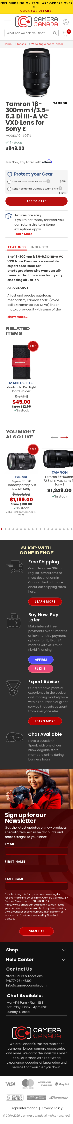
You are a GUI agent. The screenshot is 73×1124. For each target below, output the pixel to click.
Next (64, 437)
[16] (60, 529)
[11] (40, 529)
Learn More (45, 601)
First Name (15, 861)
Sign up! (36, 931)
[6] (21, 529)
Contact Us (19, 969)
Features (17, 247)
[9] (32, 529)
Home (8, 44)
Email (10, 844)
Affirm (41, 659)
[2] (5, 529)
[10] (36, 529)
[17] (64, 529)
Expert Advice (43, 682)
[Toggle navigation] (7, 18)
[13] (48, 529)
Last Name (14, 879)
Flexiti (41, 668)
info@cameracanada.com (26, 985)
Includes (39, 247)
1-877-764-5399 (19, 981)
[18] (68, 529)
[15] (56, 529)
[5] (17, 529)
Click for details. (36, 11)
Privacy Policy (51, 1108)
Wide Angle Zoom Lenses (47, 44)
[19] (71, 529)
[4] (13, 529)
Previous (54, 437)
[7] (25, 529)
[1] (1, 529)
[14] (52, 529)
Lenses (21, 44)
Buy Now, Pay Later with (23, 162)
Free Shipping (43, 562)
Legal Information (24, 1108)
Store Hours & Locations (24, 976)
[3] (9, 529)
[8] (29, 529)
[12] (44, 529)
